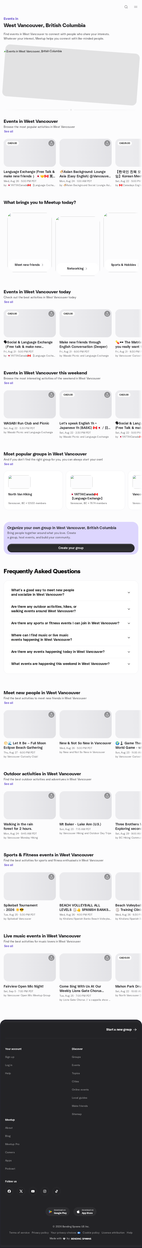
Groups (76, 1057)
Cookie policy (91, 1232)
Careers (10, 1152)
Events (76, 1065)
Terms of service (19, 1232)
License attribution (113, 1232)
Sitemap (77, 1114)
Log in (9, 1065)
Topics (76, 1073)
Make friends (80, 1106)
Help (8, 1073)
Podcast (10, 1168)
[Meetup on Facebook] (9, 1191)
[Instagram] (45, 1191)
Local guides (79, 1098)
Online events (80, 1089)
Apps (8, 1160)
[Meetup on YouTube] (33, 1191)
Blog (8, 1136)
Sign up (9, 1057)
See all (8, 131)
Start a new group (119, 1029)
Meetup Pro (12, 1144)
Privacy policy (40, 1232)
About (9, 1128)
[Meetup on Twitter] (21, 1191)
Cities (75, 1081)
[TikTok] (57, 1191)
